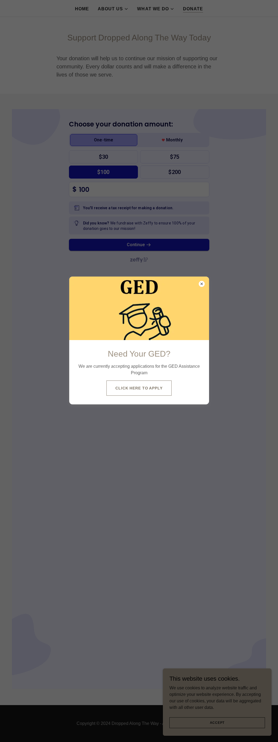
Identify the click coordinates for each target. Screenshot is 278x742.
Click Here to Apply (139, 388)
